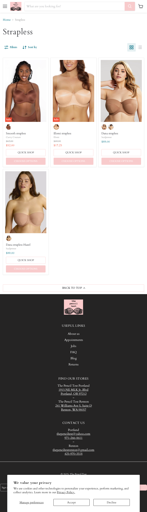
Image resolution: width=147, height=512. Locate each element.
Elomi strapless (62, 133)
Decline (111, 502)
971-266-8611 (73, 438)
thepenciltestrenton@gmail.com (73, 450)
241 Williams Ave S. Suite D (73, 406)
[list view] (140, 47)
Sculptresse (106, 137)
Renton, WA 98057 (73, 410)
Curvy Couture (13, 137)
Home (7, 19)
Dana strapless (109, 133)
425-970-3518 (73, 454)
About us (73, 334)
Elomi (56, 137)
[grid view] (131, 47)
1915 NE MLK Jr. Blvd (73, 390)
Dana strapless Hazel (18, 245)
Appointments (73, 340)
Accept (71, 502)
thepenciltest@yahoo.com (73, 434)
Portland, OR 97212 (74, 394)
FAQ (73, 352)
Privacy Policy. (66, 492)
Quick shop (26, 152)
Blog (73, 358)
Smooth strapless (16, 133)
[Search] (130, 6)
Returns (73, 364)
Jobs (73, 346)
